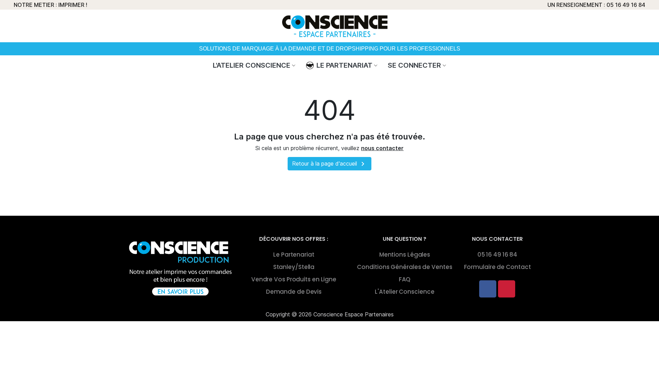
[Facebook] (487, 288)
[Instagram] (506, 288)
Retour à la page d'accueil (329, 164)
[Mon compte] (494, 23)
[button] (479, 23)
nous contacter (382, 148)
